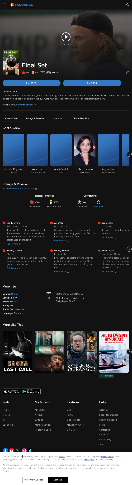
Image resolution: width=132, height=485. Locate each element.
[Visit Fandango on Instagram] (24, 450)
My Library (40, 410)
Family (70, 415)
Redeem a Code (43, 429)
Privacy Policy (107, 456)
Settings (39, 419)
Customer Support (108, 419)
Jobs (101, 444)
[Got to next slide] (129, 154)
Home (6, 410)
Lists (69, 410)
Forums (102, 424)
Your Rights (89, 459)
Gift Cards (71, 429)
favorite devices (25, 104)
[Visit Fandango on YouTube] (11, 450)
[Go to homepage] (22, 5)
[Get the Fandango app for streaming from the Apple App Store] (11, 391)
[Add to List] (127, 72)
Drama (14, 294)
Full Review (12, 243)
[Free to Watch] (114, 352)
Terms (62, 456)
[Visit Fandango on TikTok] (30, 450)
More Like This (81, 118)
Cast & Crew (11, 118)
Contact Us (104, 429)
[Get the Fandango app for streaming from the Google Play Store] (31, 391)
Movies (6, 415)
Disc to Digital (73, 419)
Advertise (103, 434)
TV (4, 419)
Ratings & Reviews (35, 118)
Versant (26, 456)
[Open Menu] (4, 5)
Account (39, 415)
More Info (58, 118)
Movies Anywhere (76, 424)
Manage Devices (43, 424)
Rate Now (98, 206)
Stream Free (9, 424)
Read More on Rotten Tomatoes (18, 188)
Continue (58, 480)
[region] (66, 468)
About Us (103, 410)
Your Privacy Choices (33, 480)
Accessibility (105, 439)
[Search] (128, 5)
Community (82, 206)
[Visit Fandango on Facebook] (5, 450)
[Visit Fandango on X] (18, 450)
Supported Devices (108, 415)
